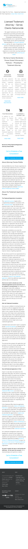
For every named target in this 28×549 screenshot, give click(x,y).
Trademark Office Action (8, 391)
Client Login (5, 484)
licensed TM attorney (10, 326)
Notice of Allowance (19, 421)
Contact (13, 14)
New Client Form (19, 14)
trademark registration (20, 428)
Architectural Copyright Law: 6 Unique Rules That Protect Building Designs (20, 479)
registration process (9, 201)
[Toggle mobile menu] (25, 2)
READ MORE (20, 97)
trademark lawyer (8, 204)
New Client (5, 486)
